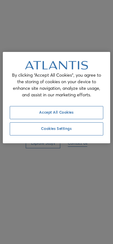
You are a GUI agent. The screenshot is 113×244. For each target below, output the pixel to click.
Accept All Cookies (56, 112)
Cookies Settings (56, 128)
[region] (56, 97)
